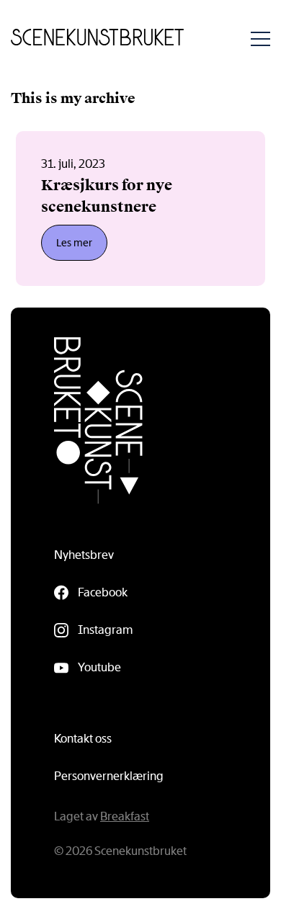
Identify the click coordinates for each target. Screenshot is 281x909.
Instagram (105, 629)
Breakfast (124, 816)
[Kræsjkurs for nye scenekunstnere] (140, 208)
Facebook (103, 592)
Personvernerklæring (109, 776)
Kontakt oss (83, 738)
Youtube (99, 667)
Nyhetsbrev (84, 555)
